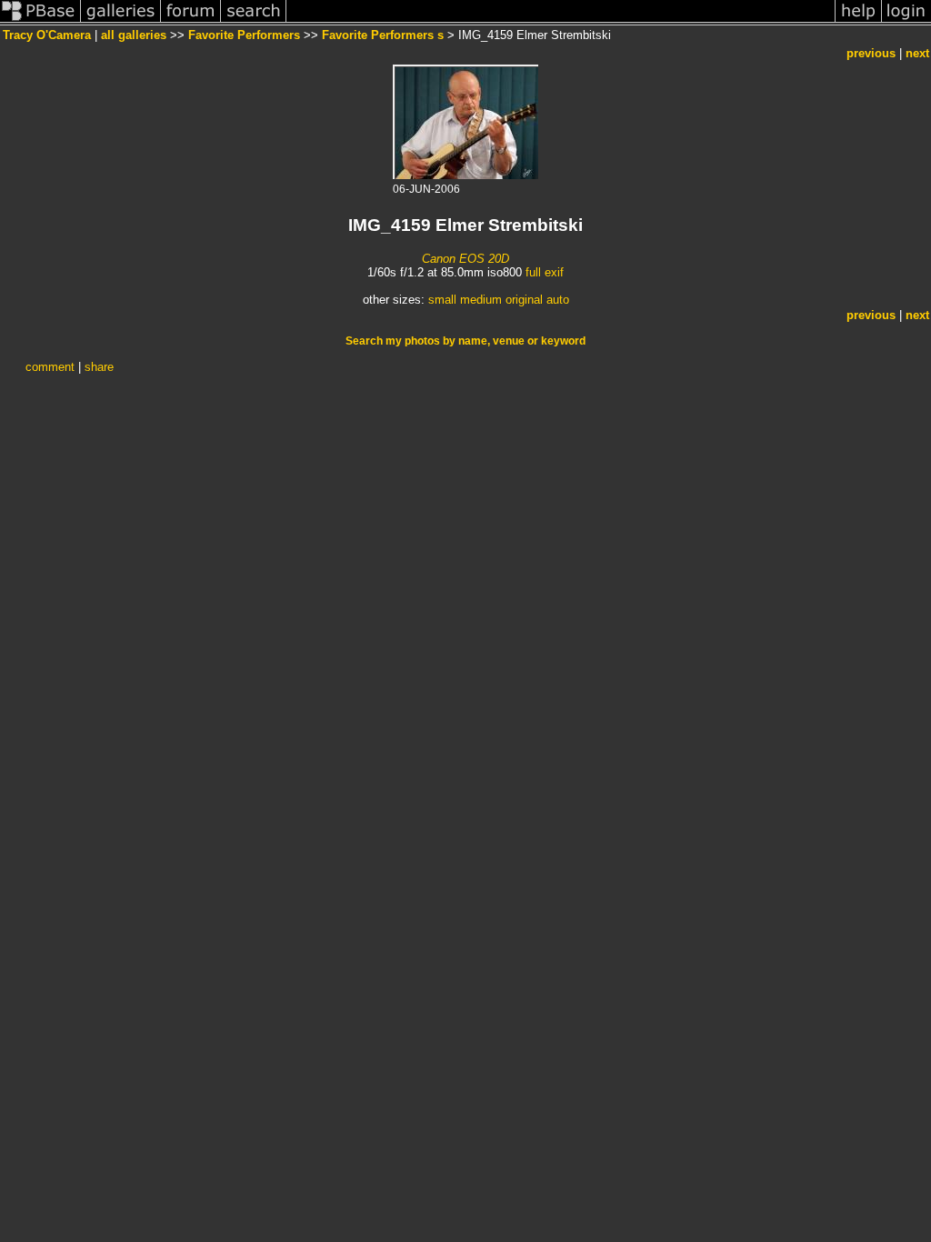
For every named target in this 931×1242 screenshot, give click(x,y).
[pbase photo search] (253, 21)
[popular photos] (560, 21)
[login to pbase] (906, 21)
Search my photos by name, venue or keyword (465, 341)
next (917, 53)
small (442, 299)
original (524, 299)
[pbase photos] (40, 21)
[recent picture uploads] (121, 21)
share (99, 367)
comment (50, 367)
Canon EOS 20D (465, 258)
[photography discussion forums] (191, 21)
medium (481, 299)
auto (557, 299)
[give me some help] (858, 21)
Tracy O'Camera (47, 35)
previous (871, 53)
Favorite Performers (244, 35)
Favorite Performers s (383, 35)
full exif (545, 272)
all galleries (133, 35)
